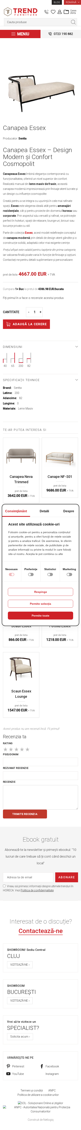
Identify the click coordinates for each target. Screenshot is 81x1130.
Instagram (52, 1074)
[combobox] (40, 22)
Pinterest (18, 1066)
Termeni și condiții (31, 1090)
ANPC (52, 1090)
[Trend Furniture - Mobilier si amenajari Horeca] (20, 11)
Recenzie (9, 781)
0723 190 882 (63, 34)
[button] (72, 2)
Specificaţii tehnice (21, 380)
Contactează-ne (40, 931)
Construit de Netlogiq (40, 1119)
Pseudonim (10, 754)
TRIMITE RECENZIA (25, 814)
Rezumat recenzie (15, 768)
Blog (57, 2)
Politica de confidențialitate (37, 890)
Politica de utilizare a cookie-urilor (38, 1094)
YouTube (18, 1074)
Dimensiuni (12, 347)
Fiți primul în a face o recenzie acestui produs (33, 298)
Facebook (52, 1066)
